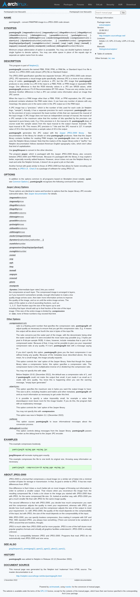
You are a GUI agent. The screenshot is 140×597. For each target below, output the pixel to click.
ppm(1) (40, 549)
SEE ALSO (10, 544)
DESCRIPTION (12, 61)
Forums (80, 4)
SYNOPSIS (10, 28)
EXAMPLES (11, 439)
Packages (68, 4)
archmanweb (54, 587)
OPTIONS (9, 174)
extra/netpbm (105, 25)
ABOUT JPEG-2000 (15, 474)
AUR (120, 4)
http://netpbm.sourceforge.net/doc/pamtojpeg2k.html (39, 576)
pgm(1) (47, 549)
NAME (7, 17)
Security (110, 4)
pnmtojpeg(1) (29, 549)
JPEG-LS (24, 168)
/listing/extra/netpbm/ (108, 49)
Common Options (20, 182)
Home (57, 4)
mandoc (68, 587)
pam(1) (62, 549)
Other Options (13, 319)
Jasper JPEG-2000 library (72, 133)
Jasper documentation (38, 194)
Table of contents (104, 54)
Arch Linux (15, 4)
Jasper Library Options (18, 187)
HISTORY (9, 554)
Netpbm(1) (34, 65)
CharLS (33, 168)
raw (113, 58)
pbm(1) (54, 549)
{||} (20, 236)
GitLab (99, 4)
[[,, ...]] (26, 240)
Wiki (90, 4)
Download (131, 4)
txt (109, 58)
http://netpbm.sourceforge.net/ (112, 36)
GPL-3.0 (43, 591)
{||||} (26, 247)
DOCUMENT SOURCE (16, 565)
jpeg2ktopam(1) (16, 549)
